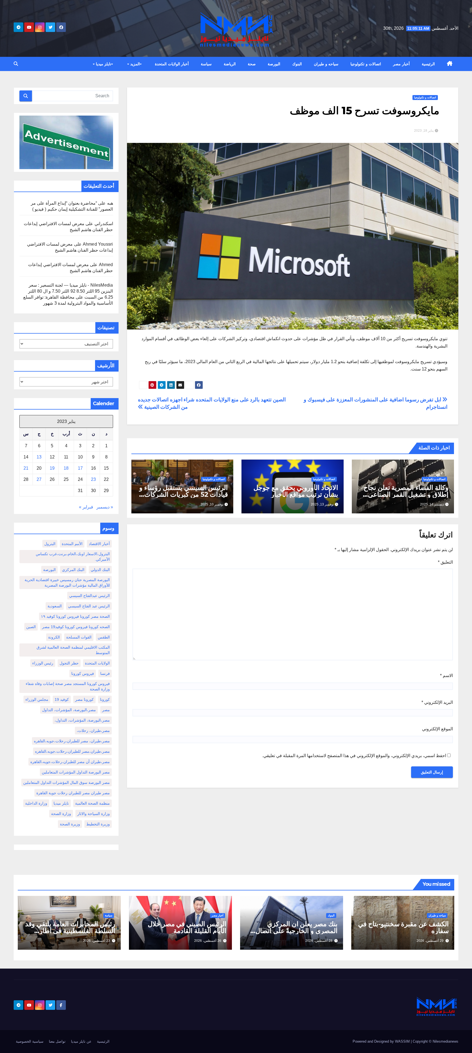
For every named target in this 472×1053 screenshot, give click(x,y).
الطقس (104, 637)
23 (93, 479)
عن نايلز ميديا (81, 1041)
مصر (106, 710)
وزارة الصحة (61, 813)
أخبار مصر (401, 63)
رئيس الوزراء (42, 663)
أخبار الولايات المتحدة (172, 63)
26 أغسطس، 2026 (207, 941)
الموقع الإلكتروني (437, 728)
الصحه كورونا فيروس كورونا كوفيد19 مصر (76, 627)
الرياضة (230, 63)
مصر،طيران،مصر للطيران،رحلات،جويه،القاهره (72, 751)
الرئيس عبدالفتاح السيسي (89, 595)
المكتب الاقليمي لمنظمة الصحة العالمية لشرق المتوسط (73, 650)
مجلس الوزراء (36, 699)
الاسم (446, 675)
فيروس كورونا (82, 673)
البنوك (297, 63)
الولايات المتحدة (97, 663)
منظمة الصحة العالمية (92, 803)
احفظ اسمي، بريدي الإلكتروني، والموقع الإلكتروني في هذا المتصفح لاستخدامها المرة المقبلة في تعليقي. (354, 755)
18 (66, 468)
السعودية (55, 606)
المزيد (134, 63)
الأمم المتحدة (72, 544)
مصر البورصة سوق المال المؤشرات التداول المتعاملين (66, 782)
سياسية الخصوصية (29, 1041)
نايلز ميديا (103, 63)
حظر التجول (69, 663)
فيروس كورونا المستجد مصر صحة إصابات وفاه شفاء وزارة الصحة (68, 686)
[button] (16, 63)
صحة (252, 63)
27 (39, 479)
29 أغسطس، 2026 (430, 941)
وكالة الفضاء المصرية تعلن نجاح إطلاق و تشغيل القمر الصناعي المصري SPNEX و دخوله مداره (406, 494)
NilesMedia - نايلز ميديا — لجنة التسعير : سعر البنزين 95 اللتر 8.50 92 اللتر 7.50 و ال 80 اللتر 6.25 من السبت (70, 291)
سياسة (206, 63)
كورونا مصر (84, 699)
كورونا (105, 699)
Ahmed (106, 264)
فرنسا (105, 673)
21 (25, 468)
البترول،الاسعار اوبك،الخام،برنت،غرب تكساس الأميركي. (73, 556)
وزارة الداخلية (36, 803)
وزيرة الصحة (70, 824)
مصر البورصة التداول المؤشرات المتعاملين (76, 772)
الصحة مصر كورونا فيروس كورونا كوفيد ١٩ (75, 616)
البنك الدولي (100, 569)
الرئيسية (428, 63)
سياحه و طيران (326, 63)
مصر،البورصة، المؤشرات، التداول (69, 710)
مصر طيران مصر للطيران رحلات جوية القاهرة (73, 793)
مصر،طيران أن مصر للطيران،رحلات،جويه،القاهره (70, 762)
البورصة (274, 63)
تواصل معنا (57, 1041)
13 (39, 457)
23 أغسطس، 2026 (96, 941)
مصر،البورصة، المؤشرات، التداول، (82, 720)
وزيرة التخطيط (98, 824)
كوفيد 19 (62, 699)
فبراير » (86, 507)
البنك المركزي (73, 569)
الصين (31, 627)
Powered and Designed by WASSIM (382, 1041)
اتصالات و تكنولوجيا (365, 63)
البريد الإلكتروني (437, 702)
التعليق (445, 562)
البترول (49, 544)
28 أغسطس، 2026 (318, 941)
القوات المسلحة (79, 637)
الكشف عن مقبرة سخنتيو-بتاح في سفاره (403, 927)
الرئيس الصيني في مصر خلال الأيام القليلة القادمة (187, 927)
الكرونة (54, 637)
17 (80, 468)
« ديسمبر (104, 507)
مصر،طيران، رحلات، (93, 730)
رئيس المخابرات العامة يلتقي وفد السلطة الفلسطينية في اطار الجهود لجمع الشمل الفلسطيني (70, 931)
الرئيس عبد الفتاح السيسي (89, 606)
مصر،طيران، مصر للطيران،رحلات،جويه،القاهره (72, 741)
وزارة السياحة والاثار (93, 813)
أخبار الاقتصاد (99, 544)
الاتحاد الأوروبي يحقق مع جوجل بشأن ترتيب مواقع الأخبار (295, 491)
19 (52, 468)
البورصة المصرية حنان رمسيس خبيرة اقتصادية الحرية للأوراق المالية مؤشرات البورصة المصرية (67, 582)
